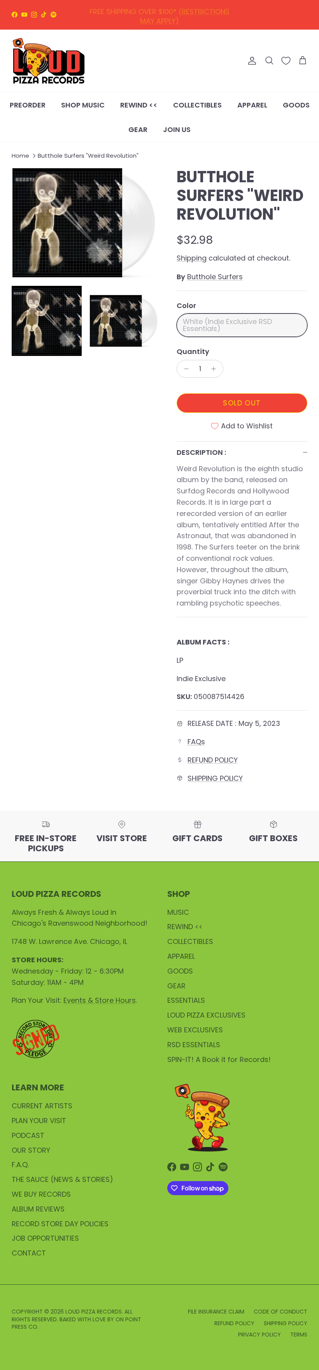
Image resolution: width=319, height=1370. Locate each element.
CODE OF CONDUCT (280, 1311)
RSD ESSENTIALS (193, 1045)
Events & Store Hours (99, 1000)
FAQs (196, 742)
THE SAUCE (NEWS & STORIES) (62, 1179)
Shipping (192, 258)
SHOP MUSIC (83, 105)
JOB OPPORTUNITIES (45, 1238)
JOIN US (177, 129)
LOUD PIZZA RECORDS (93, 1311)
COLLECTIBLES (197, 105)
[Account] (250, 60)
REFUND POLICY (213, 760)
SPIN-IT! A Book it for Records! (219, 1059)
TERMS (298, 1334)
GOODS (296, 105)
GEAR (137, 129)
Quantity (193, 351)
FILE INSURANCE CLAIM (216, 1311)
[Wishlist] (286, 60)
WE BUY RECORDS (41, 1194)
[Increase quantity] (216, 368)
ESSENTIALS (186, 1000)
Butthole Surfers (215, 277)
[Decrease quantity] (184, 368)
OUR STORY (31, 1150)
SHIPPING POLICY (215, 778)
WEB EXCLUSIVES (195, 1030)
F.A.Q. (20, 1164)
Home (20, 155)
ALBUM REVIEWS (38, 1209)
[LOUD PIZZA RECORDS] (49, 61)
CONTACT (29, 1253)
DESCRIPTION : (201, 452)
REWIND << (139, 105)
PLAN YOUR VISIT (39, 1120)
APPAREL (252, 105)
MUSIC (178, 912)
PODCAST (28, 1135)
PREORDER (28, 105)
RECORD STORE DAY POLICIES (60, 1224)
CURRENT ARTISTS (42, 1106)
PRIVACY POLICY (259, 1334)
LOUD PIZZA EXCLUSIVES (206, 1015)
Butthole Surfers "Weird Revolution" (88, 155)
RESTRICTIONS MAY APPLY (185, 14)
